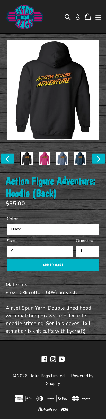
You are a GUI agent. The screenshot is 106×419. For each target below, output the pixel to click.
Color (12, 219)
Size (11, 241)
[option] (27, 158)
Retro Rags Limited (47, 376)
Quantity (84, 241)
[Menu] (98, 16)
